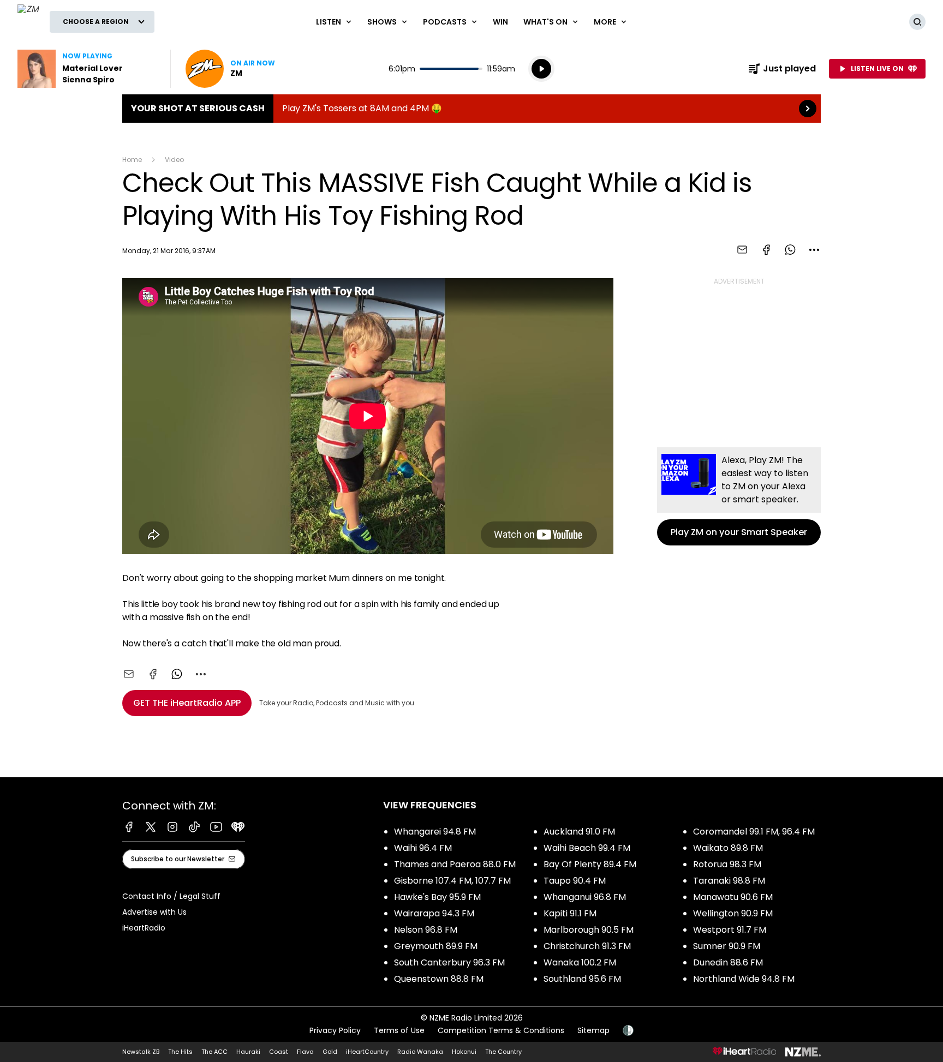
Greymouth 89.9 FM (436, 946)
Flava (305, 1051)
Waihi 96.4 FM (423, 848)
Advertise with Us (154, 912)
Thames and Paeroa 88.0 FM (455, 864)
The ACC (214, 1051)
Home (132, 159)
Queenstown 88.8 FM (439, 979)
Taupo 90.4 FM (575, 880)
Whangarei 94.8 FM (435, 831)
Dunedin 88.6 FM (728, 962)
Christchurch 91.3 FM (587, 946)
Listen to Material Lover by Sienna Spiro (87, 69)
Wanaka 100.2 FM (580, 962)
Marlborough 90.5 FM (589, 929)
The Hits (180, 1051)
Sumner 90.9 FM (726, 946)
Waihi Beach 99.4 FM (587, 848)
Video (174, 159)
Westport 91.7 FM (729, 929)
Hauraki (248, 1051)
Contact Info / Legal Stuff (171, 896)
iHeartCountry (367, 1051)
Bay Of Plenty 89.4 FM (590, 864)
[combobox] (814, 249)
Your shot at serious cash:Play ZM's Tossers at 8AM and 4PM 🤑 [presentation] (471, 108)
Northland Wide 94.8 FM (744, 979)
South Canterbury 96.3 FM (449, 962)
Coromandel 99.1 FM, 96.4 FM (754, 831)
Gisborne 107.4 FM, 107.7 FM (452, 880)
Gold (330, 1051)
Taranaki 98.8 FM (729, 880)
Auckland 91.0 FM (579, 831)
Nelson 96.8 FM (425, 929)
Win (500, 21)
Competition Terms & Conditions (501, 1030)
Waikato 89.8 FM (728, 848)
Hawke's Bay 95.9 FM (437, 897)
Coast (278, 1051)
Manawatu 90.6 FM (733, 897)
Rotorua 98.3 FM (727, 864)
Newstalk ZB (140, 1051)
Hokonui (464, 1051)
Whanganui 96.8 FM (585, 897)
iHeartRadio (143, 927)
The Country (503, 1051)
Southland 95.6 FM (582, 979)
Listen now (230, 69)
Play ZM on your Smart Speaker (739, 496)
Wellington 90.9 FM (733, 913)
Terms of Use (399, 1030)
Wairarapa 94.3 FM (434, 913)
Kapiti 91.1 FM (570, 913)
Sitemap (593, 1030)
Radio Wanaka (420, 1051)
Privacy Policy (335, 1030)
